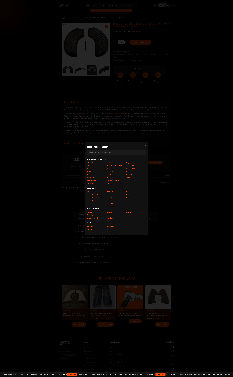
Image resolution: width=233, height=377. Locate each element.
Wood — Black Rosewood (94, 198)
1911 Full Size (90, 163)
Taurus (128, 178)
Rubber (109, 195)
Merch (108, 229)
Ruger (128, 163)
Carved (109, 215)
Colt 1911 (109, 163)
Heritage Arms (111, 172)
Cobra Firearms (91, 181)
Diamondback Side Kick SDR (115, 166)
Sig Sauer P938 (130, 169)
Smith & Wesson (131, 175)
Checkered (110, 212)
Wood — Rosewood (92, 195)
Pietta (108, 178)
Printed (128, 212)
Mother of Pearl (131, 198)
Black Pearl (129, 195)
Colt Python (90, 183)
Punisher (89, 212)
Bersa (88, 169)
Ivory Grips (110, 201)
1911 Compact (91, 166)
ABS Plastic (110, 192)
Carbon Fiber (110, 198)
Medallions (110, 218)
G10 (88, 192)
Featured (89, 229)
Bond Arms (90, 172)
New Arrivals (90, 226)
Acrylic (89, 204)
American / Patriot (92, 218)
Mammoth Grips (111, 204)
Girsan (108, 169)
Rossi (108, 183)
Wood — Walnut (91, 201)
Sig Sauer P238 (130, 166)
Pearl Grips (129, 192)
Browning (89, 175)
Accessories (110, 226)
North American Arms (113, 175)
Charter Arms (91, 178)
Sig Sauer (129, 172)
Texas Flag (90, 215)
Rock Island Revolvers (113, 181)
